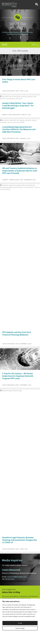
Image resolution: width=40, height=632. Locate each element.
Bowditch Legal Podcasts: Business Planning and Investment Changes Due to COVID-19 (19, 540)
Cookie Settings (20, 628)
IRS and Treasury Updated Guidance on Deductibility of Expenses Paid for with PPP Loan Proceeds (19, 170)
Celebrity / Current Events (10, 180)
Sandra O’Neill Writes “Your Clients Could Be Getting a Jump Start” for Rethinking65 (17, 105)
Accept (20, 623)
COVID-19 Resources (8, 91)
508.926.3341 (9, 579)
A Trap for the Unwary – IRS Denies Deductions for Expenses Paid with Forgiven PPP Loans (17, 376)
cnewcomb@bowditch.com (17, 577)
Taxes (17, 91)
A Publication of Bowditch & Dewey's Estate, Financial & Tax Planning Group (17, 33)
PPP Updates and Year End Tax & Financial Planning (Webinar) (16, 333)
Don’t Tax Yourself (18, 26)
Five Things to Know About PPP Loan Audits (18, 80)
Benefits (4, 114)
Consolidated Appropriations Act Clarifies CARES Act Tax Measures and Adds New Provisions (18, 129)
